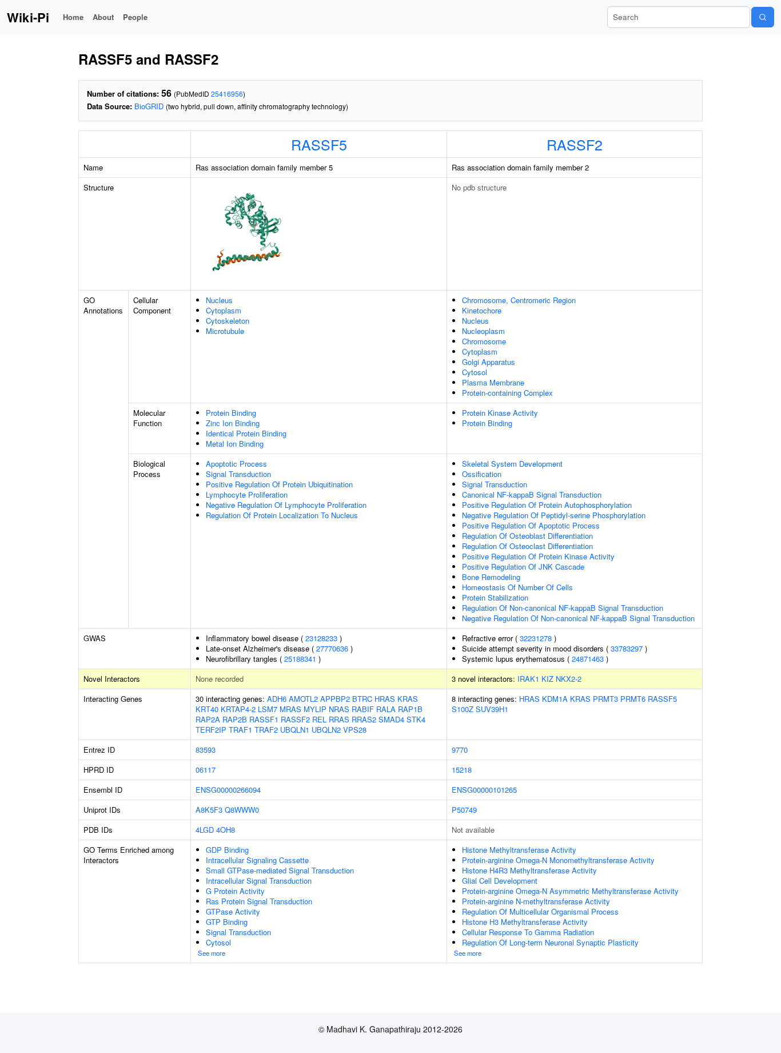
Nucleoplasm (483, 330)
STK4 (416, 719)
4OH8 (225, 829)
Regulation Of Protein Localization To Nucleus (282, 515)
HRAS (384, 698)
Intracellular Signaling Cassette (257, 860)
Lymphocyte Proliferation (247, 494)
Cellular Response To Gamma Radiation (528, 932)
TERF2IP (211, 729)
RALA (386, 709)
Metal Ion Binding (235, 443)
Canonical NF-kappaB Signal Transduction (531, 494)
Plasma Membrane (493, 382)
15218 (462, 769)
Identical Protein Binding (246, 433)
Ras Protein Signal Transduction (259, 901)
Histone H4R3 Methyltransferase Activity (529, 870)
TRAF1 (240, 729)
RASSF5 (319, 144)
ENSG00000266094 (228, 789)
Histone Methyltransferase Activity (519, 849)
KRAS (407, 698)
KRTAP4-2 (238, 709)
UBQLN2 (326, 729)
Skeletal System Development (512, 463)
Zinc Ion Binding (233, 423)
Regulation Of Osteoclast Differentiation (527, 546)
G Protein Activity (235, 890)
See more (211, 952)
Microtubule (225, 330)
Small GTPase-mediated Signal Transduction (280, 870)
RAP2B (234, 719)
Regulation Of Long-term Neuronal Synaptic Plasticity (550, 942)
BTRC (362, 698)
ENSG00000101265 (484, 789)
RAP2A (208, 719)
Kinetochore (481, 310)
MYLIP (315, 709)
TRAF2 (266, 729)
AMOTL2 (303, 698)
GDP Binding (227, 849)
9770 (460, 749)
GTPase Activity (233, 911)
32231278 (536, 638)
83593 (206, 749)
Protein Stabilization (495, 597)
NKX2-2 (568, 678)
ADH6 (276, 698)
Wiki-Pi (28, 17)
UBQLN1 (294, 729)
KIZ (547, 678)
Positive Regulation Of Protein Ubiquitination (279, 484)
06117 (206, 769)
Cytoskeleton (227, 320)
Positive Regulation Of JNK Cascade (523, 566)
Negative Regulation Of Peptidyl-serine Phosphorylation (553, 515)
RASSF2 (575, 144)
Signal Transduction (238, 473)
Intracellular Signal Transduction (259, 880)
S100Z (462, 709)
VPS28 (354, 729)
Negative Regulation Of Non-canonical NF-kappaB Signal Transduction (578, 618)
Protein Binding (231, 412)
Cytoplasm (223, 310)
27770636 (332, 648)
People (135, 16)
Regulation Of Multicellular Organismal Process (540, 911)
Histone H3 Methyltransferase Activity (525, 921)
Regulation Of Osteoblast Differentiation (527, 535)
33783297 (627, 648)
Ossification (481, 473)
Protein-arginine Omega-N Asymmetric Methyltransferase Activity (570, 890)
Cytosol (474, 372)
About (103, 16)
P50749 (464, 809)
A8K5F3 (209, 809)
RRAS (339, 719)
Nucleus (219, 300)
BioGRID (149, 106)
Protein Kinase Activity (500, 412)
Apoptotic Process (236, 463)
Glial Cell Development (499, 880)
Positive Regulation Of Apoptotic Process (531, 525)
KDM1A (555, 698)
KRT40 (207, 709)
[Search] (762, 17)
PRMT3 (605, 698)
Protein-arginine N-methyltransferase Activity (536, 901)
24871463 (588, 658)
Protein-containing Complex (507, 392)
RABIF (363, 709)
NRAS (339, 709)
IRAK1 (528, 678)
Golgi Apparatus (488, 361)
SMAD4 (391, 719)
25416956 (227, 93)
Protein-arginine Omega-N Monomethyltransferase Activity (558, 860)
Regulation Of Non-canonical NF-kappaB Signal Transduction (562, 607)
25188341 (300, 658)
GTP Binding (227, 921)
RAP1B (410, 709)
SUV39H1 (492, 709)
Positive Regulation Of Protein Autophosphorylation (547, 504)
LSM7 (267, 709)
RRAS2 (364, 719)
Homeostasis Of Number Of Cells (517, 587)
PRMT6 (632, 698)
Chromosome (484, 341)
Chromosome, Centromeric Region (519, 300)
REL (319, 719)
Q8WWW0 (242, 809)
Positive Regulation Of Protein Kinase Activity (538, 556)
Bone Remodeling (491, 576)
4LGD (205, 829)
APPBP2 (335, 698)
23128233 (321, 638)
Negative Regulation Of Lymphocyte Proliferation (286, 504)
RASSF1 (263, 719)
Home (73, 16)
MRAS (290, 709)
